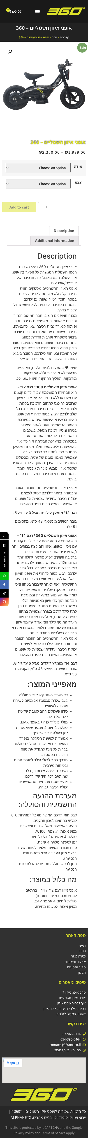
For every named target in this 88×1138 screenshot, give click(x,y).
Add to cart (19, 207)
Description (64, 230)
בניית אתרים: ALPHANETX (31, 1117)
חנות (54, 37)
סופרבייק (61, 1117)
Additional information (54, 240)
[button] (37, 11)
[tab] (64, 231)
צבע (78, 183)
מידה (78, 167)
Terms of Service (53, 1133)
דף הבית (64, 37)
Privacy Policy (24, 1133)
